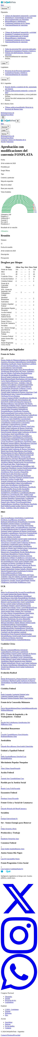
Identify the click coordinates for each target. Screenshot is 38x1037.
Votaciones (10, 142)
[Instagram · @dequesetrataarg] (19, 953)
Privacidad (16, 1035)
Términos (10, 1035)
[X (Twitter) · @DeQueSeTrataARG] (19, 916)
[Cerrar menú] (18, 121)
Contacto (8, 1028)
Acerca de (10, 113)
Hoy (2, 5)
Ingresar (3, 115)
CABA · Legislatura (12, 1009)
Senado (7, 998)
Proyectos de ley (10, 1000)
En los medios (9, 1026)
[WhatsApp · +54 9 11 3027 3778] (19, 989)
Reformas (4, 113)
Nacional (4, 8)
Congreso (4, 140)
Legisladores (9, 1002)
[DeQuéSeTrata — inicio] (8, 3)
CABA (3, 63)
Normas (4, 79)
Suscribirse (10, 115)
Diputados (8, 997)
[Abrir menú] (3, 117)
